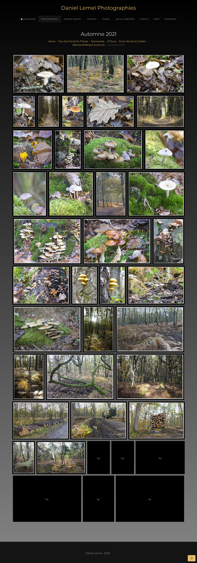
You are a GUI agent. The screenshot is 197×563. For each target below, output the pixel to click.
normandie (97, 41)
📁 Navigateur (28, 19)
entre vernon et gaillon (132, 41)
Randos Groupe (72, 19)
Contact (144, 19)
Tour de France (49, 19)
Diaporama (170, 19)
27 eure (111, 41)
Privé (156, 19)
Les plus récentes (125, 19)
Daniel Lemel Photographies (98, 8)
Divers (105, 19)
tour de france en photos (73, 41)
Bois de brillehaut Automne (89, 44)
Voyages (91, 19)
